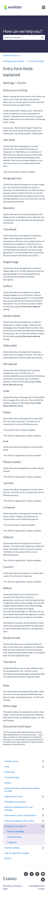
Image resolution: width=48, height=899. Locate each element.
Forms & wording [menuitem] (15, 831)
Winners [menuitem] (8, 858)
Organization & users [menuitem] (13, 796)
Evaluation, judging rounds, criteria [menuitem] (19, 820)
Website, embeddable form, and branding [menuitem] (18, 808)
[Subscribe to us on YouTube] (43, 874)
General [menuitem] (7, 782)
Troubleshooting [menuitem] (11, 777)
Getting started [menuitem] (11, 761)
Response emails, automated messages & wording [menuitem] (22, 789)
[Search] (42, 37)
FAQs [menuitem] (6, 766)
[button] (43, 761)
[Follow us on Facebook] (26, 874)
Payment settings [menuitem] (12, 847)
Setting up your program (13, 61)
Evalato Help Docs (11, 55)
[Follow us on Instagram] (37, 874)
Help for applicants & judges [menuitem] (16, 853)
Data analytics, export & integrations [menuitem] (20, 815)
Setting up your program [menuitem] (15, 826)
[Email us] (43, 880)
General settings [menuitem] (14, 837)
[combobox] (21, 37)
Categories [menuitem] (12, 842)
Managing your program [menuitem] (15, 801)
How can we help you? (22, 31)
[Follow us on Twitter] (32, 874)
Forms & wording (36, 61)
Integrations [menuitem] (9, 772)
